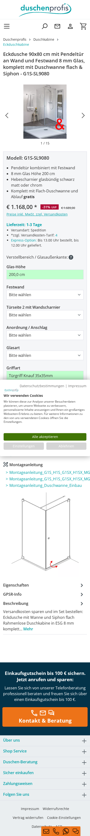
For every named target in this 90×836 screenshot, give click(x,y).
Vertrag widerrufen (28, 817)
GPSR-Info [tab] (12, 594)
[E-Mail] (46, 831)
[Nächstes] (83, 115)
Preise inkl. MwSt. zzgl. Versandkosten (37, 214)
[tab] (43, 616)
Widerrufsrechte (56, 808)
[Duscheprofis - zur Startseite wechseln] (45, 9)
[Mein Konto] (70, 26)
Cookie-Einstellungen (64, 817)
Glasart (13, 347)
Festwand (15, 287)
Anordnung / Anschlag (26, 327)
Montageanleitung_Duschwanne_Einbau (45, 485)
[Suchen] (44, 26)
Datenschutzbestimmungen (42, 386)
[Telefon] (56, 831)
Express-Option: (24, 240)
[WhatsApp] (66, 831)
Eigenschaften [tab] (16, 585)
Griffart (13, 368)
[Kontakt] (57, 26)
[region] (45, 115)
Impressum (30, 808)
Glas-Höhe (15, 266)
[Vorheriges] (6, 115)
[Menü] (8, 26)
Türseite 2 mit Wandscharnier (33, 307)
